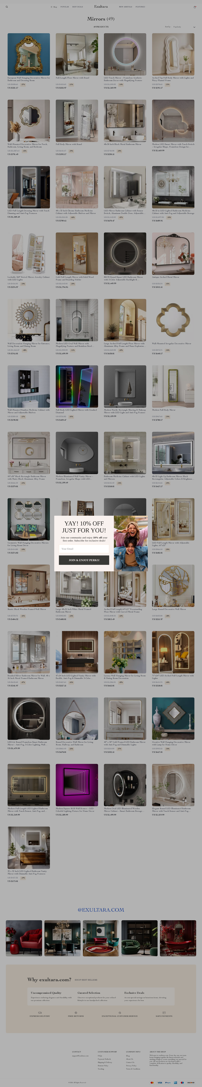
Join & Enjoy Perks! (84, 560)
